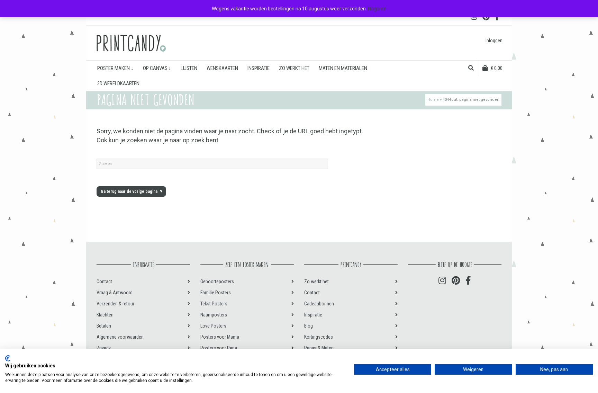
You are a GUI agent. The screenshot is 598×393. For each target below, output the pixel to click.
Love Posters (213, 326)
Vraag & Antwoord (115, 292)
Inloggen (494, 40)
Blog (308, 326)
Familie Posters (215, 292)
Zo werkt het (316, 281)
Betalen (104, 326)
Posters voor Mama (219, 337)
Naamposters (213, 315)
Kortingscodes (318, 337)
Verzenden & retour (115, 303)
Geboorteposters (217, 281)
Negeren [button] (377, 8)
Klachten (105, 315)
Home (433, 99)
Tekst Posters (213, 303)
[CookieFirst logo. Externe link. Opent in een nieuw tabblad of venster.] (7, 358)
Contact (104, 281)
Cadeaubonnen (319, 303)
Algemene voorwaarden (120, 337)
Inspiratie (313, 315)
